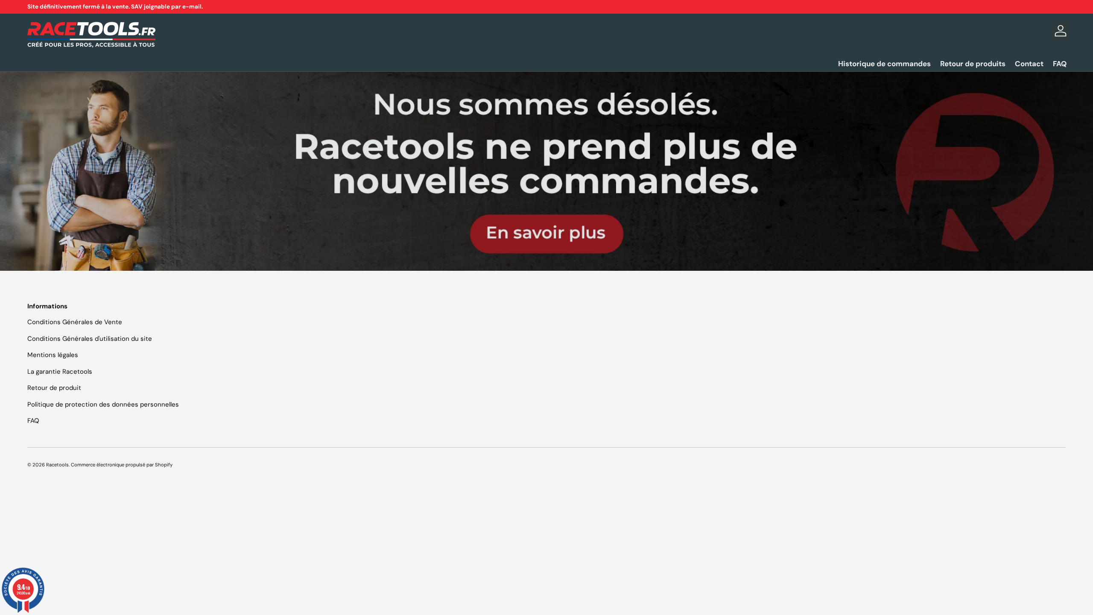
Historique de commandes (884, 63)
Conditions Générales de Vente (74, 322)
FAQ (1060, 63)
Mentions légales (52, 355)
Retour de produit (54, 388)
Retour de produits (972, 63)
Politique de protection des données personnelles (103, 404)
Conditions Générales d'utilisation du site (89, 338)
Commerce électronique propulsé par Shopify (121, 465)
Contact (1029, 63)
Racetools (57, 465)
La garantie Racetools (59, 371)
